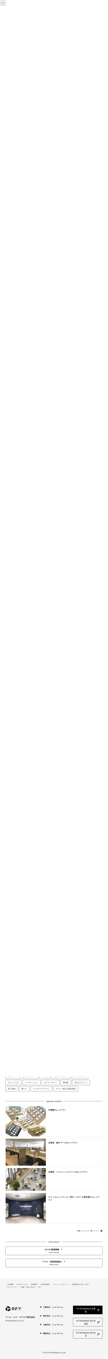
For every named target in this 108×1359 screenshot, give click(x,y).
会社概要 (10, 1284)
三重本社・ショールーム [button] (53, 1307)
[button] (90, 1231)
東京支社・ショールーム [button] (53, 1316)
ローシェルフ (13, 1082)
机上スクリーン (81, 1082)
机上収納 (11, 1088)
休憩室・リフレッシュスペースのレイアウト (68, 1171)
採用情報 (34, 1284)
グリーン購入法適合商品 (66, 1088)
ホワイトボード (50, 1082)
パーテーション (31, 1082)
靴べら (24, 1088)
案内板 (65, 1082)
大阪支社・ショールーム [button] (53, 1324)
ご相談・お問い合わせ (27, 1287)
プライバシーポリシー (60, 1284)
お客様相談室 (45, 1284)
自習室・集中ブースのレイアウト (63, 1142)
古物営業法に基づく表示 (80, 1284)
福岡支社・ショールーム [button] (53, 1333)
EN (40, 1287)
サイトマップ (11, 1287)
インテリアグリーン (41, 1088)
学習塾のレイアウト (57, 1110)
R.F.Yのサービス (22, 1284)
